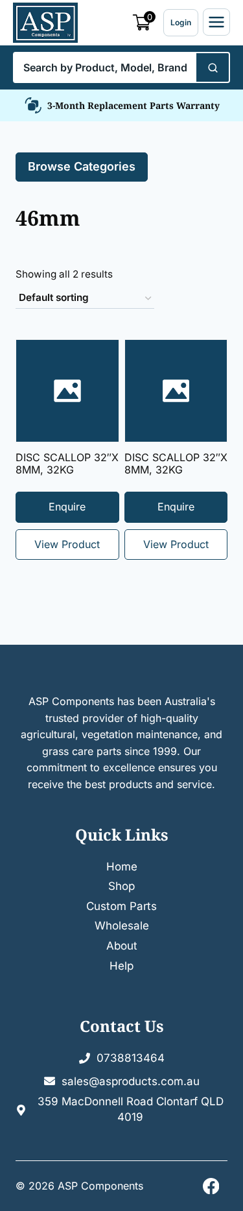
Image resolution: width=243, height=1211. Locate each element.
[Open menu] (216, 22)
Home (121, 866)
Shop (121, 886)
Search (212, 67)
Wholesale (122, 925)
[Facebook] (210, 1186)
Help (121, 965)
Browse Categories (81, 166)
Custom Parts (121, 906)
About (121, 945)
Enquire (67, 506)
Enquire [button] (175, 506)
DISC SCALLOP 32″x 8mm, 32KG (67, 463)
